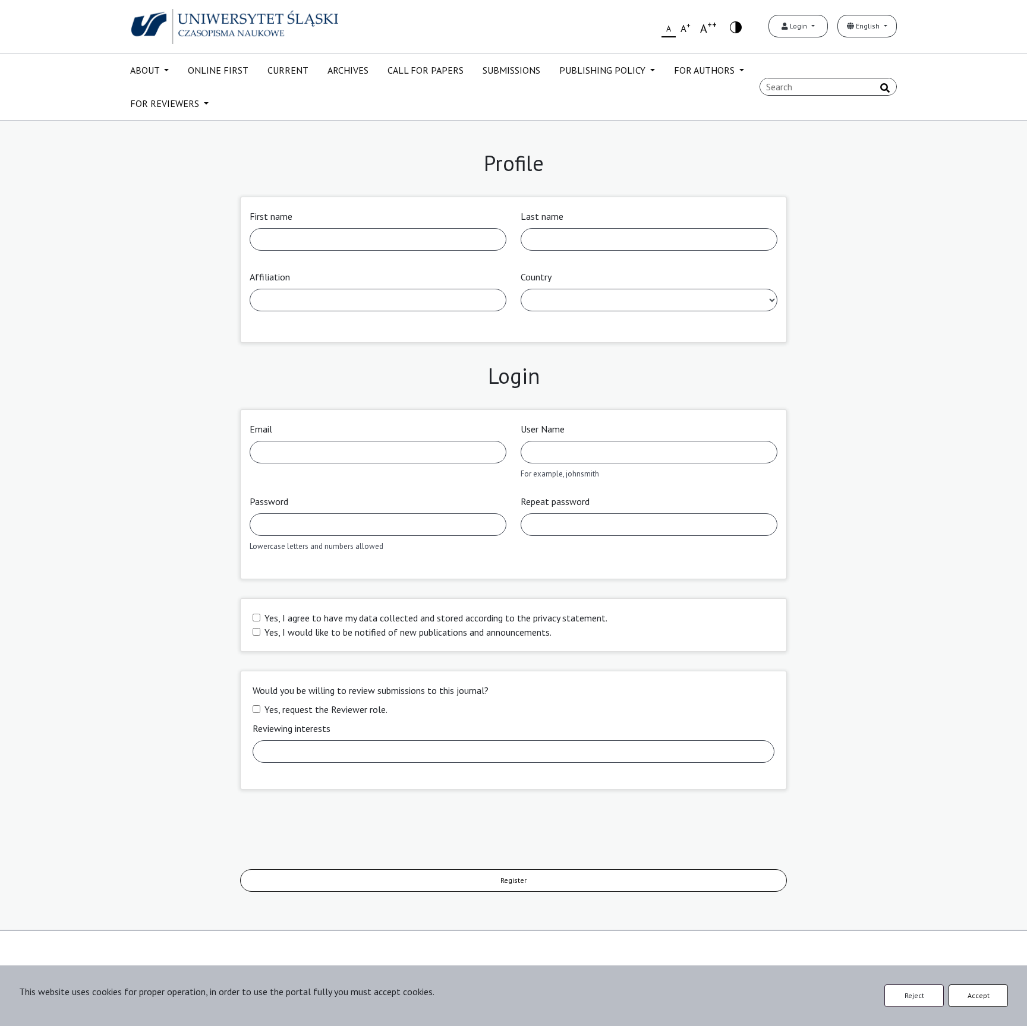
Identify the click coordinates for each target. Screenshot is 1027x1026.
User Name (543, 429)
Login (798, 25)
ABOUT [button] (146, 70)
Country (536, 277)
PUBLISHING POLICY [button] (603, 70)
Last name (542, 216)
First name (271, 216)
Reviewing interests (291, 728)
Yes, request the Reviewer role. (326, 709)
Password (269, 501)
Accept (979, 995)
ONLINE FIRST (218, 70)
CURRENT (287, 70)
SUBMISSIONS (511, 70)
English (867, 25)
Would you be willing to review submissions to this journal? (371, 690)
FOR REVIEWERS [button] (165, 103)
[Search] (885, 88)
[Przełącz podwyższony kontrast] (736, 26)
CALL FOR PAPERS (426, 70)
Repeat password (555, 501)
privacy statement (569, 618)
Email (261, 429)
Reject (914, 995)
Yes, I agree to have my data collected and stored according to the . (435, 618)
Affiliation (270, 277)
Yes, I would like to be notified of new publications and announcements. (408, 632)
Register (513, 880)
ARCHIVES (347, 70)
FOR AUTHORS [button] (705, 70)
